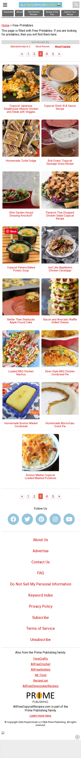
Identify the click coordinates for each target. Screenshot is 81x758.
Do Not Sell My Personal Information (40, 584)
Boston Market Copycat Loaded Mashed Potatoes (40, 477)
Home (5, 25)
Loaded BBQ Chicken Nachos (21, 373)
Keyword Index (40, 595)
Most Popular (63, 46)
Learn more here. (41, 715)
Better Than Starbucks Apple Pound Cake (21, 321)
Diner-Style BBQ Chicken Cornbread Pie (60, 373)
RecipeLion (40, 680)
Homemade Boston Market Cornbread (21, 425)
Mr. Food (40, 675)
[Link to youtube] (69, 519)
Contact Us (40, 562)
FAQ (40, 573)
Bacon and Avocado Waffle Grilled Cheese (60, 321)
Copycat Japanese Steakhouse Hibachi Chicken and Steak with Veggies (21, 109)
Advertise (41, 551)
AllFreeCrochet (40, 664)
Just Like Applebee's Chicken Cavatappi (60, 269)
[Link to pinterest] (41, 519)
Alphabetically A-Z (20, 46)
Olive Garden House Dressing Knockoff (21, 214)
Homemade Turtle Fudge (21, 160)
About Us (40, 540)
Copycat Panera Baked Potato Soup (21, 269)
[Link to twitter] (27, 519)
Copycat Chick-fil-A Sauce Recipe (60, 107)
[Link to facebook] (13, 519)
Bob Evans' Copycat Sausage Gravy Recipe (60, 162)
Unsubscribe (40, 639)
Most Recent (43, 46)
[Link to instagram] (55, 519)
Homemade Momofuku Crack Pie (60, 425)
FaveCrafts (40, 658)
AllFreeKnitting (40, 669)
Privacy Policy (40, 606)
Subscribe (40, 617)
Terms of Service (40, 628)
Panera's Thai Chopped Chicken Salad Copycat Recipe (60, 215)
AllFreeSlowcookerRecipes (41, 686)
